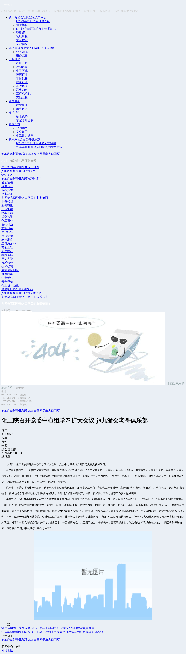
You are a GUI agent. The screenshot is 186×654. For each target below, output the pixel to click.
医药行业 (22, 74)
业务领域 (22, 51)
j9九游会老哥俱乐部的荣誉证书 (36, 28)
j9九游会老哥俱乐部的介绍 (33, 21)
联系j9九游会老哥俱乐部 (24, 139)
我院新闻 (22, 105)
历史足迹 (22, 108)
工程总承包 (23, 93)
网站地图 (7, 650)
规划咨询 (22, 66)
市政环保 (22, 86)
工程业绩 (14, 59)
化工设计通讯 (24, 135)
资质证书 (22, 32)
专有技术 (22, 40)
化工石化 (22, 70)
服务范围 (22, 55)
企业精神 (22, 44)
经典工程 (22, 63)
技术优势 (22, 116)
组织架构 (22, 25)
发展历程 (22, 36)
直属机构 (14, 124)
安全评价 (22, 131)
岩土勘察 (22, 89)
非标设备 (22, 78)
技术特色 (14, 112)
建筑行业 (22, 82)
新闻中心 (14, 101)
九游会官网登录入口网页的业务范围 (32, 47)
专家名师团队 (24, 120)
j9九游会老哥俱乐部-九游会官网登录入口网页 (30, 153)
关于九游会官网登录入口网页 (27, 17)
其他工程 (22, 97)
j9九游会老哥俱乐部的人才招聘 (36, 143)
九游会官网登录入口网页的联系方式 (39, 147)
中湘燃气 (22, 128)
